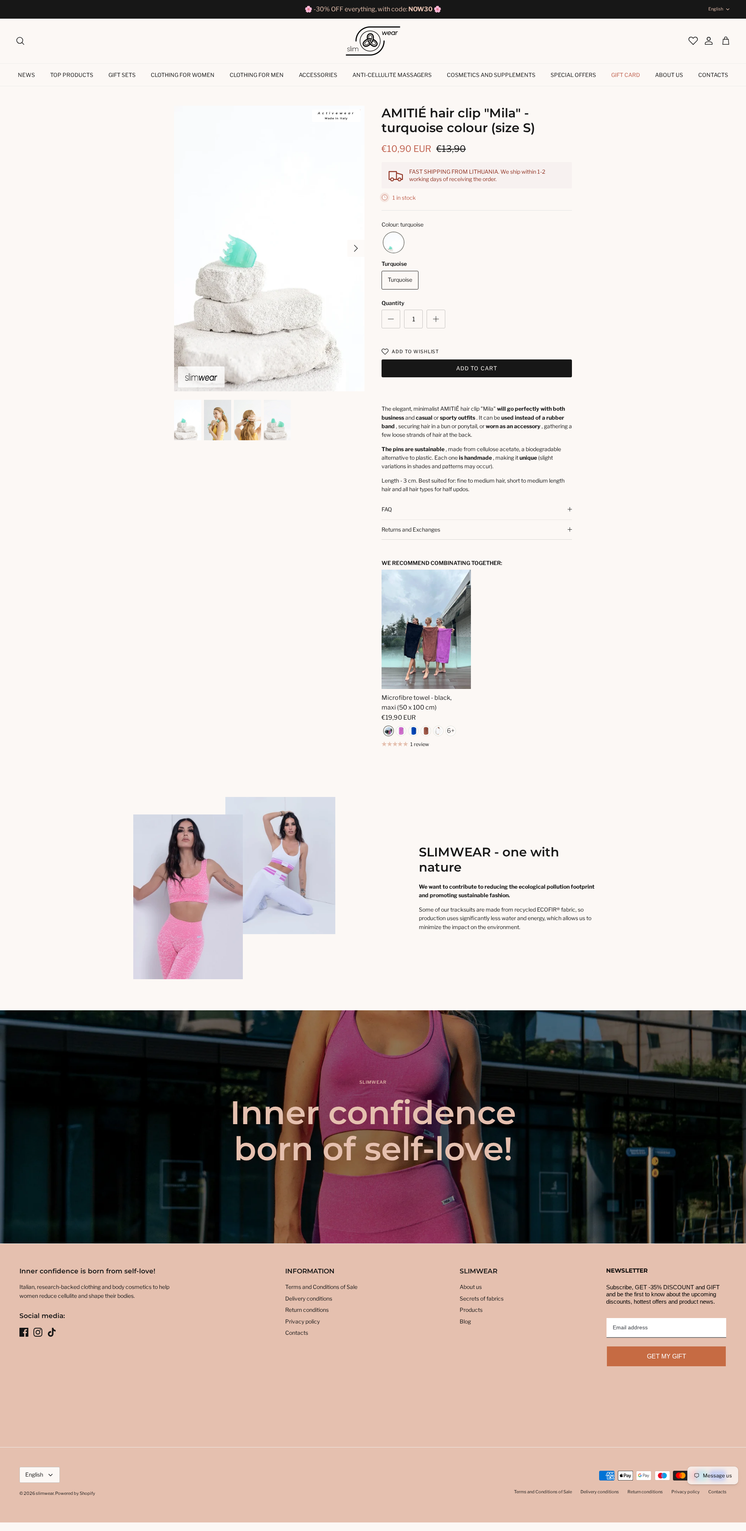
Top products (71, 74)
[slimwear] (373, 41)
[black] (388, 731)
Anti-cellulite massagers (392, 74)
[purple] (401, 731)
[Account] (704, 40)
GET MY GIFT (666, 1356)
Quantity (393, 303)
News (26, 74)
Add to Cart (476, 368)
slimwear (45, 1493)
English (715, 9)
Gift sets (122, 74)
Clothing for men (257, 74)
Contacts (713, 74)
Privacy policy (302, 1321)
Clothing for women (182, 74)
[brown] (425, 731)
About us (669, 74)
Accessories (318, 74)
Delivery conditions (308, 1298)
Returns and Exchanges (411, 529)
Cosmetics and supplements (491, 74)
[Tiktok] (51, 1332)
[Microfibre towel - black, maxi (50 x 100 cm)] (426, 629)
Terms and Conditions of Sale (321, 1286)
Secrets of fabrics (482, 1298)
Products (471, 1309)
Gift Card (625, 74)
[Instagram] (37, 1332)
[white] (438, 731)
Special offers (573, 74)
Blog (465, 1321)
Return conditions (307, 1309)
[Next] (355, 248)
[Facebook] (23, 1332)
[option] (269, 248)
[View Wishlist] (692, 41)
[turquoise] (394, 242)
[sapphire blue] (413, 731)
